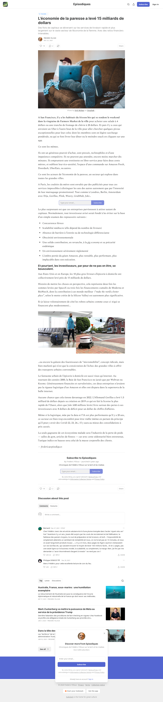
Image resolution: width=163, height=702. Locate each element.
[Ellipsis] (124, 528)
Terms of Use (93, 670)
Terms (87, 685)
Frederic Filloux (50, 38)
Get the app (93, 691)
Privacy (81, 685)
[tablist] (48, 506)
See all (43, 649)
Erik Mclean (79, 110)
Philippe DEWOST (50, 560)
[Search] (128, 4)
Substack (69, 697)
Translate (43, 14)
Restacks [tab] (53, 506)
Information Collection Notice (80, 672)
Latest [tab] (47, 581)
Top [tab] (40, 581)
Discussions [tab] (56, 581)
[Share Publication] (133, 4)
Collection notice (98, 685)
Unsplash (90, 110)
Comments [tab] (43, 506)
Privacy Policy (99, 672)
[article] (81, 595)
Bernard (46, 528)
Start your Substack (75, 691)
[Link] (35, 267)
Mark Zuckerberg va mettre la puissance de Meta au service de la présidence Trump (66, 611)
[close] (104, 633)
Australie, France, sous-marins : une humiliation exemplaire (64, 589)
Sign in (155, 4)
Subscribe (143, 4)
